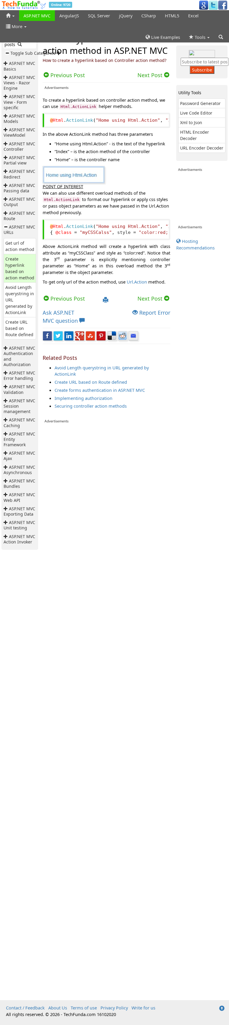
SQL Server (99, 16)
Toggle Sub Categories (33, 53)
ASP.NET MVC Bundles (19, 483)
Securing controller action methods (91, 406)
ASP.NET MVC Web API (19, 497)
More (17, 26)
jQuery (125, 16)
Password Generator (200, 103)
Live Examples (165, 37)
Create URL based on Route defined (19, 328)
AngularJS (69, 16)
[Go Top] (222, 1008)
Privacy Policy (114, 1008)
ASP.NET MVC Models (19, 118)
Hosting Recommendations (195, 244)
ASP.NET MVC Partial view (19, 160)
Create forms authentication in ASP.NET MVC (100, 390)
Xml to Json (191, 122)
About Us (57, 1008)
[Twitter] (213, 5)
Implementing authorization (83, 398)
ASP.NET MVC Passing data (19, 188)
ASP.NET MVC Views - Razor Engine (19, 82)
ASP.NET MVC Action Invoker (19, 539)
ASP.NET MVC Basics (19, 65)
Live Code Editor (196, 113)
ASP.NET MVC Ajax (19, 455)
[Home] (10, 15)
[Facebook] (223, 5)
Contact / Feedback (25, 1008)
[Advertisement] (106, 711)
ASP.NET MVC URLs (19, 229)
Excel (193, 16)
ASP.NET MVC (37, 16)
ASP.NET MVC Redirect (19, 173)
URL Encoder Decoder (201, 148)
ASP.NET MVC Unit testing (19, 525)
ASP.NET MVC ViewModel (19, 132)
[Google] (203, 5)
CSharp (148, 16)
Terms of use (84, 1008)
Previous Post (67, 298)
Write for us (143, 1008)
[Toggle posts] (6, 63)
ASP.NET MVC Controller (19, 146)
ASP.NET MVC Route (19, 215)
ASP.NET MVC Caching (19, 422)
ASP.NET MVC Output (19, 201)
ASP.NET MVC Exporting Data (19, 511)
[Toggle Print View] (105, 300)
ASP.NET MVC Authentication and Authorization (19, 356)
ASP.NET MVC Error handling (19, 375)
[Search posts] (20, 44)
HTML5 (172, 16)
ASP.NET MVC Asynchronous (19, 469)
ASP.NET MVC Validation (19, 389)
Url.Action (137, 282)
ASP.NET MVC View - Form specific (19, 102)
